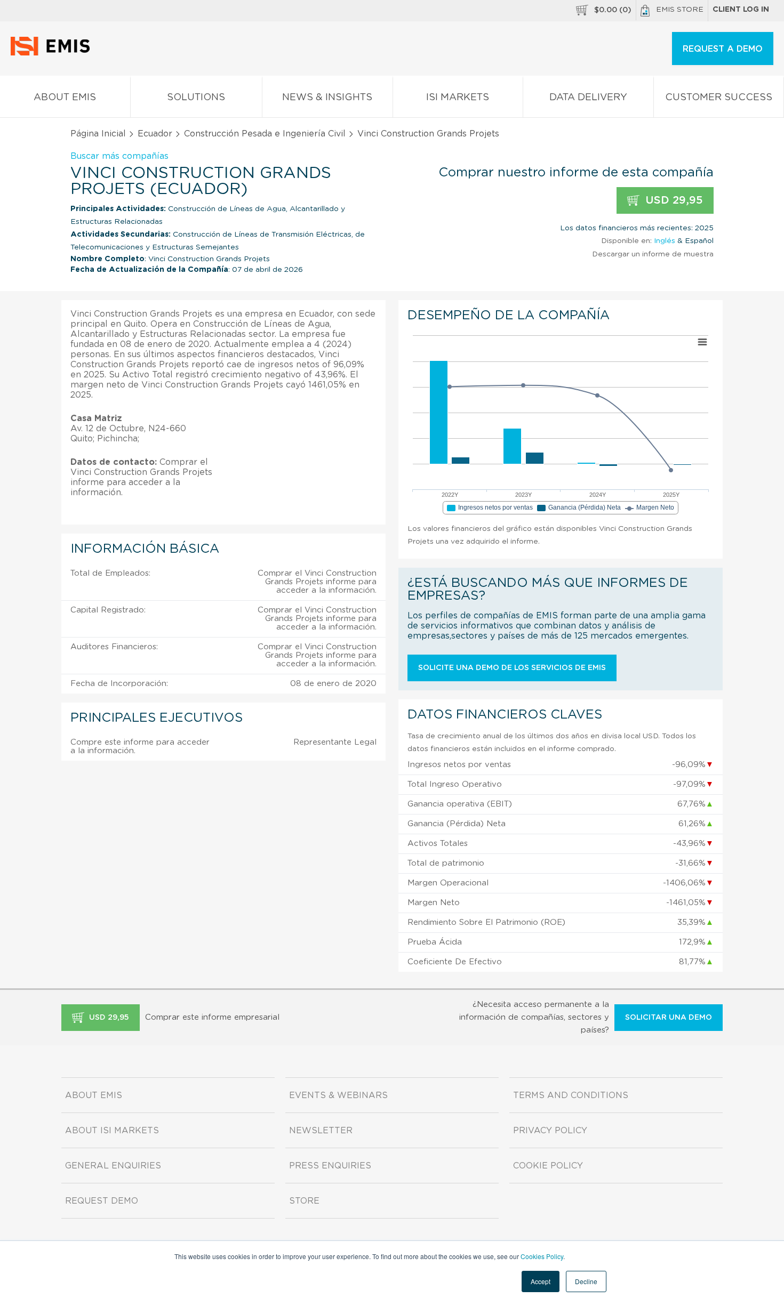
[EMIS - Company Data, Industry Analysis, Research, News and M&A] (53, 53)
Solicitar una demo (668, 1017)
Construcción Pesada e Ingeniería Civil (265, 134)
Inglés (664, 241)
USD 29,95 (672, 200)
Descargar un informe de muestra (653, 254)
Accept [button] (540, 1281)
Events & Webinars (338, 1095)
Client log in (741, 9)
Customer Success (718, 97)
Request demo (101, 1201)
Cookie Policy (548, 1166)
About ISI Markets (112, 1130)
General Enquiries (113, 1166)
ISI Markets (457, 97)
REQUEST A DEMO (723, 49)
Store (304, 1201)
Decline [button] (586, 1281)
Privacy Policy (550, 1130)
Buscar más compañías (119, 156)
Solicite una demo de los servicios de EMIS (512, 668)
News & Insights (327, 97)
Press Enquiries (330, 1166)
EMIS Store (679, 9)
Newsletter (321, 1130)
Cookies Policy (542, 1256)
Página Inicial (98, 134)
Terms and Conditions (570, 1095)
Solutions (196, 97)
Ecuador (155, 134)
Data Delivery (588, 97)
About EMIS (65, 97)
